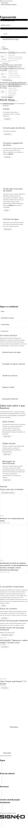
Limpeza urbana (12, 88)
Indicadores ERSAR (13, 100)
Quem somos (11, 51)
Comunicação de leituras (14, 75)
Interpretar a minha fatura (14, 77)
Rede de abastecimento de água (16, 83)
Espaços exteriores (8, 810)
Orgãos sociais (11, 53)
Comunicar (7, 134)
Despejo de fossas (12, 71)
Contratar (10, 66)
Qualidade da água (8, 104)
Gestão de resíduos (13, 90)
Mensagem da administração (15, 57)
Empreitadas (11, 95)
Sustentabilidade (12, 93)
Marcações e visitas (7, 635)
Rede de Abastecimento (10, 766)
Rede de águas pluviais (14, 86)
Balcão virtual (7, 777)
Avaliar (3, 605)
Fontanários (11, 97)
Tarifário (10, 68)
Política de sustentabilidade (15, 58)
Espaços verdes (12, 92)
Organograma (11, 55)
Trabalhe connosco (13, 60)
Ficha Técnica (6, 826)
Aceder (6, 210)
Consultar (7, 157)
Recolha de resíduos (13, 73)
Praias (9, 99)
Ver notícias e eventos (7, 492)
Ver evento (4, 647)
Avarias (5, 783)
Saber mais (7, 229)
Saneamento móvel (13, 70)
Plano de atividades (8, 806)
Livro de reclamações (8, 824)
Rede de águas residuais (14, 85)
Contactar (7, 119)
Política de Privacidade (9, 822)
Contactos (6, 105)
